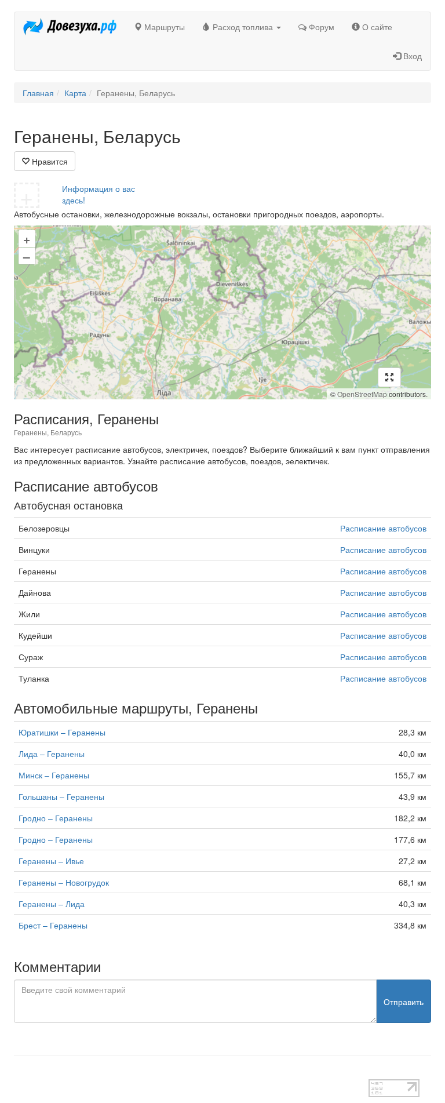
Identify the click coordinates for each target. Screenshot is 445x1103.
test (20, 1073)
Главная (38, 93)
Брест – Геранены (53, 925)
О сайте (376, 26)
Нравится (49, 161)
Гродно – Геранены (56, 818)
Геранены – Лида (52, 903)
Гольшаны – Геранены (61, 796)
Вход (411, 55)
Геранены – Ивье (51, 861)
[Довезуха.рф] (69, 26)
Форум (320, 26)
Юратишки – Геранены (62, 732)
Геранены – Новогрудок (64, 882)
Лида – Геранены (52, 753)
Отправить (404, 1001)
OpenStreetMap (362, 394)
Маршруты (163, 26)
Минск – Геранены (54, 775)
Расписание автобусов (383, 528)
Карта (75, 93)
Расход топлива (242, 26)
